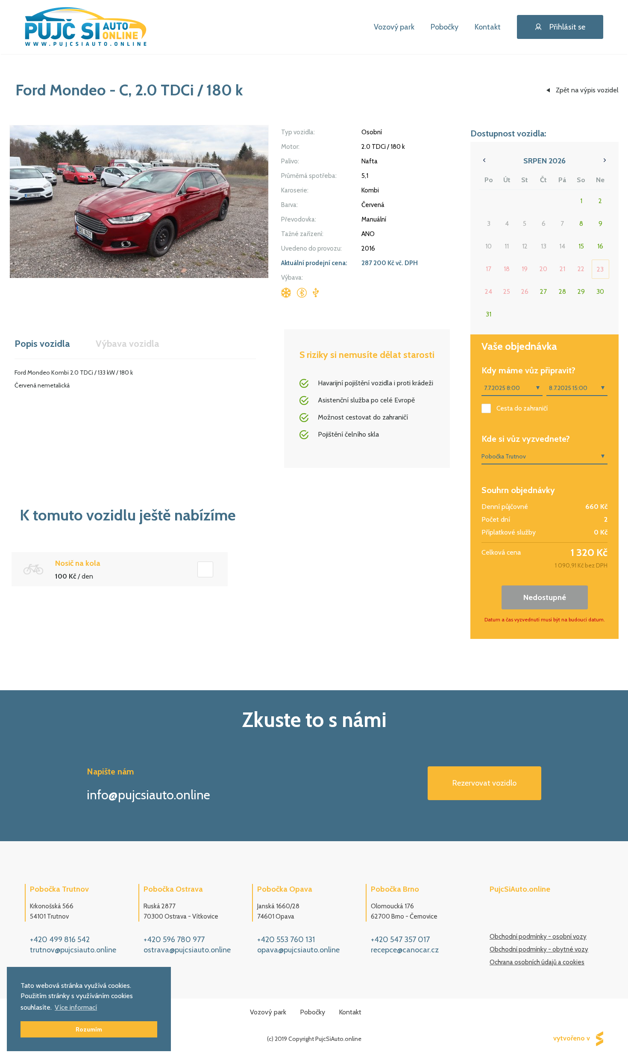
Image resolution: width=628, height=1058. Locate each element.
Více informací (76, 1007)
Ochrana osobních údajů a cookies (537, 962)
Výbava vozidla (127, 343)
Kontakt (488, 27)
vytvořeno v (572, 1038)
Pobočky (444, 27)
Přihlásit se (567, 27)
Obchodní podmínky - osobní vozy (538, 936)
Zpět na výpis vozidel (587, 90)
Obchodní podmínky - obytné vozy (539, 949)
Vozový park (394, 27)
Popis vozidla (42, 343)
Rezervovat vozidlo (484, 783)
